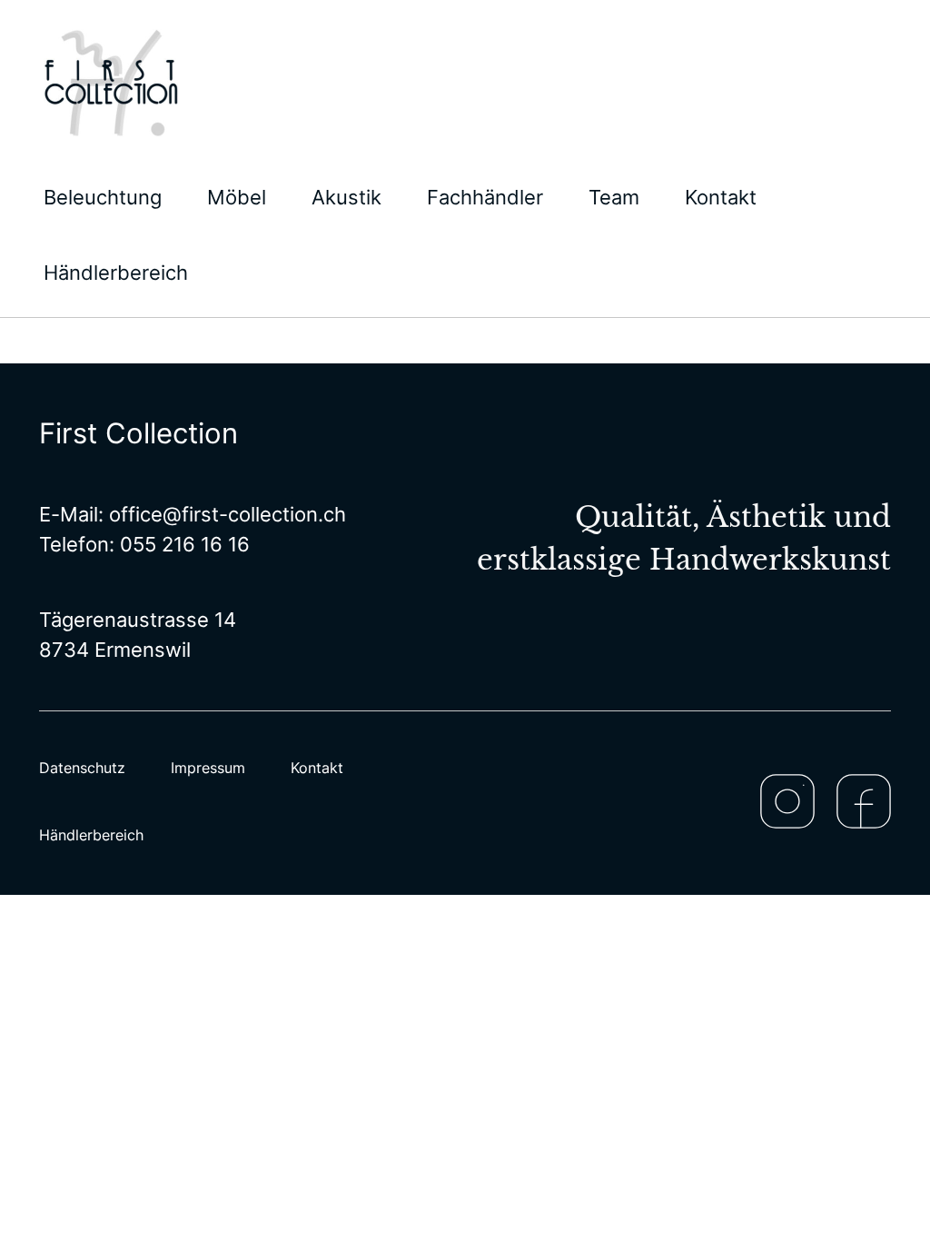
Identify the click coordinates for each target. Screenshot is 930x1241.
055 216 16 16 (185, 544)
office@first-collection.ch (227, 514)
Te (50, 544)
